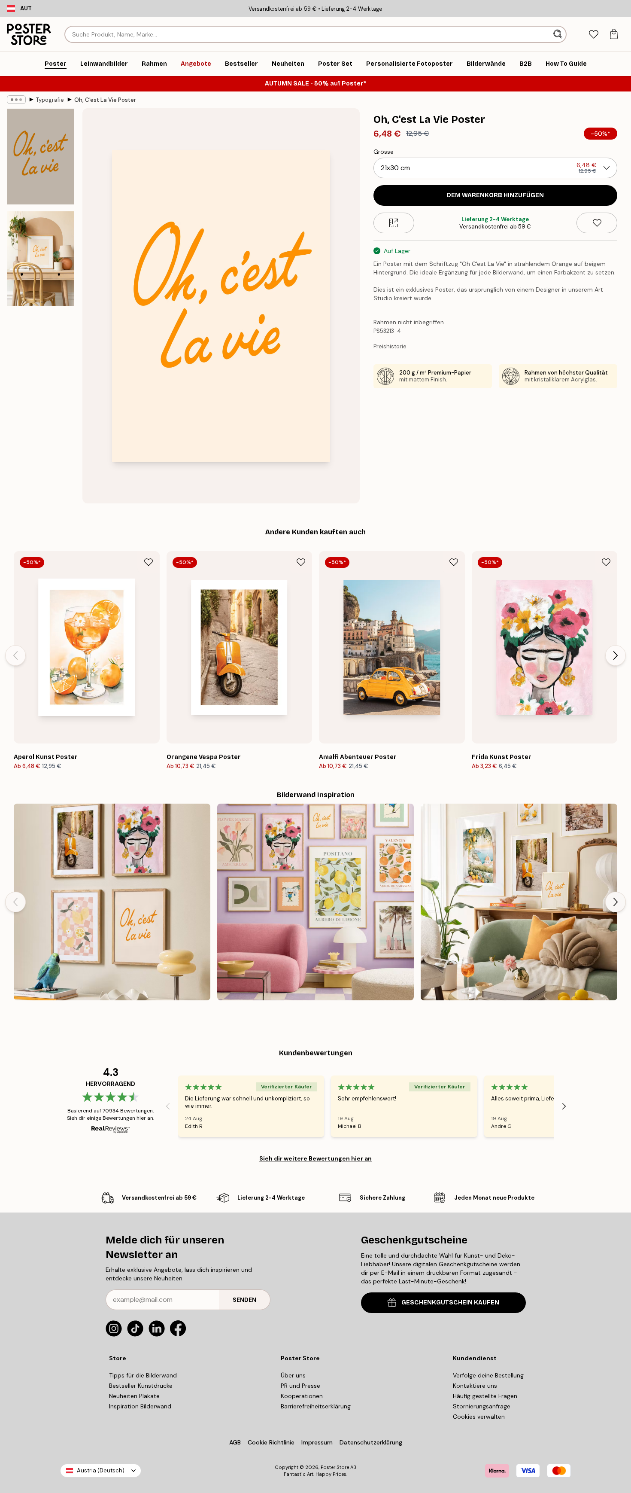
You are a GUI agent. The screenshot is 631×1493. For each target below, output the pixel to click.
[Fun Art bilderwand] (315, 902)
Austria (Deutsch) (100, 1470)
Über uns (293, 1375)
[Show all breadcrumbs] (16, 99)
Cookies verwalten (479, 1416)
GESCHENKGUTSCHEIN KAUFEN (450, 1302)
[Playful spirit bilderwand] (112, 902)
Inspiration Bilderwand (140, 1406)
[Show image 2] (40, 258)
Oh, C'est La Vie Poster (105, 100)
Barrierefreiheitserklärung (316, 1406)
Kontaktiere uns (475, 1385)
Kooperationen (302, 1396)
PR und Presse (300, 1385)
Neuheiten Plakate (134, 1396)
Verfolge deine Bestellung (488, 1375)
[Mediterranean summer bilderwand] (519, 902)
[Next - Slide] (615, 655)
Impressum (317, 1442)
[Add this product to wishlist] (596, 223)
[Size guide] (393, 223)
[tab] (593, 35)
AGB (235, 1442)
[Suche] (559, 34)
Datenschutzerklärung (371, 1442)
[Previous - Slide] (15, 655)
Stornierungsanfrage (481, 1406)
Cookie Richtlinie (271, 1442)
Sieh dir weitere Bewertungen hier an (315, 1158)
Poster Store (335, 1467)
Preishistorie (390, 346)
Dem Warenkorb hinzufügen (495, 195)
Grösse (383, 151)
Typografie (50, 100)
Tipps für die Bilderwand (143, 1375)
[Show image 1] (40, 156)
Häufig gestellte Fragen (485, 1396)
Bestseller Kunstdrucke (141, 1385)
